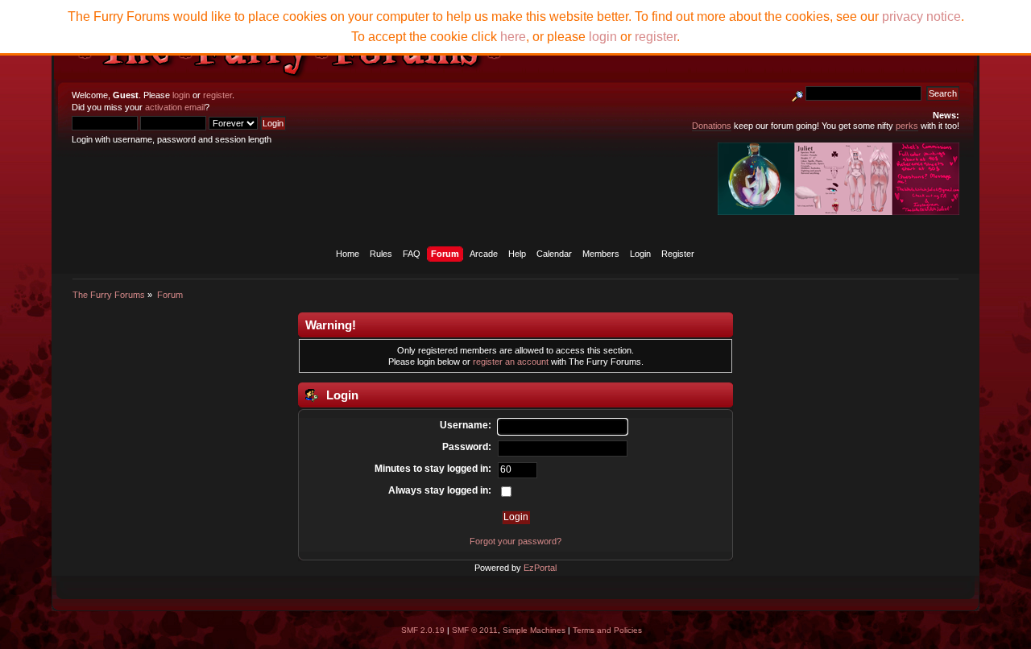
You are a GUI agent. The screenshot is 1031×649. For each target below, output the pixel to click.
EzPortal (540, 568)
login (181, 95)
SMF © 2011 (475, 630)
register (217, 95)
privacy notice (921, 16)
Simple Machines (534, 630)
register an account (511, 361)
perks (907, 125)
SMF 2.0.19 (423, 630)
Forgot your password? (515, 541)
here (513, 36)
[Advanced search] (797, 93)
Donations (711, 125)
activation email (175, 107)
